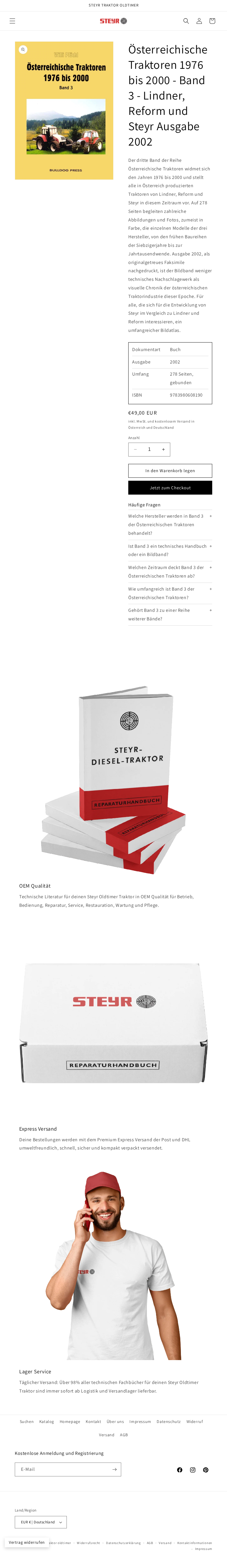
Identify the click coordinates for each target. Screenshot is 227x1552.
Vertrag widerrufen (27, 1542)
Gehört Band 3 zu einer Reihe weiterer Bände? (159, 614)
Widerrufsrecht (88, 1543)
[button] (12, 20)
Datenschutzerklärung (123, 1543)
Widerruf (195, 1421)
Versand (106, 1434)
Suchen (27, 1421)
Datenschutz (169, 1421)
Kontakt (93, 1421)
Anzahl (134, 437)
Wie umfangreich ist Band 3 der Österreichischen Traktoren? (161, 593)
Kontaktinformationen (194, 1543)
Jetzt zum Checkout (170, 487)
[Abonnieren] (114, 1469)
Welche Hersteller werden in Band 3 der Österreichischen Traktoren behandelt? (165, 524)
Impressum (140, 1421)
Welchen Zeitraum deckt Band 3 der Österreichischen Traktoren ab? (166, 571)
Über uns (115, 1421)
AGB (124, 1434)
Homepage (70, 1421)
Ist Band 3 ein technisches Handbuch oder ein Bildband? (167, 550)
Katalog (46, 1421)
